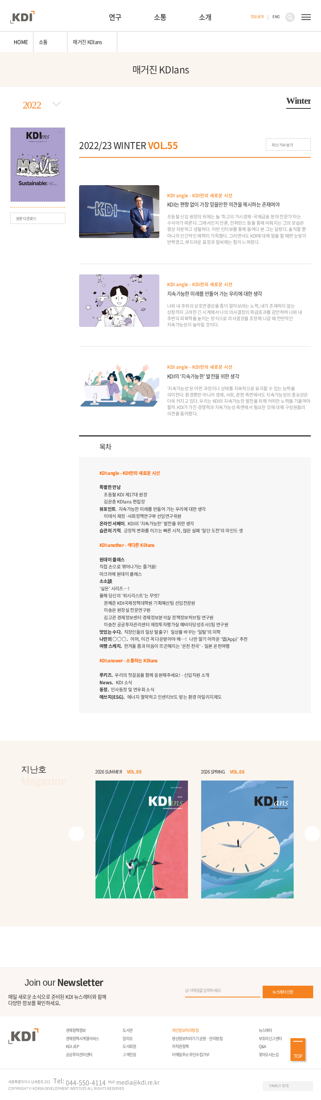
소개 (205, 17)
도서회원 (129, 1046)
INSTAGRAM (218, 1086)
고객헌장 (129, 1054)
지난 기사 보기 (282, 145)
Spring (92, 100)
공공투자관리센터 (79, 1054)
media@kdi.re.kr (137, 1082)
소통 (160, 17)
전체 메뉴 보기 (306, 17)
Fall (230, 100)
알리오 (127, 1038)
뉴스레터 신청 (282, 992)
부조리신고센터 (270, 1038)
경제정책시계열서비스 (82, 1038)
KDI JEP (72, 1046)
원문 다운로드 (26, 218)
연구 (115, 17)
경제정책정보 (76, 1030)
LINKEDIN (243, 1086)
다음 (312, 833)
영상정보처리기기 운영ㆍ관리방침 (197, 1038)
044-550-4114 (86, 1082)
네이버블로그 (231, 1086)
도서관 (127, 1030)
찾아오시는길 (269, 1054)
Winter (298, 101)
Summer (163, 100)
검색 (290, 17)
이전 (76, 833)
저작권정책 (180, 1046)
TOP (298, 1056)
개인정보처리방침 (185, 1030)
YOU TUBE (206, 1086)
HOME (21, 41)
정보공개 (257, 17)
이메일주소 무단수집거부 (190, 1054)
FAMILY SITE (279, 1085)
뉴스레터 (265, 1030)
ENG (276, 16)
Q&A (262, 1046)
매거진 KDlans (87, 41)
